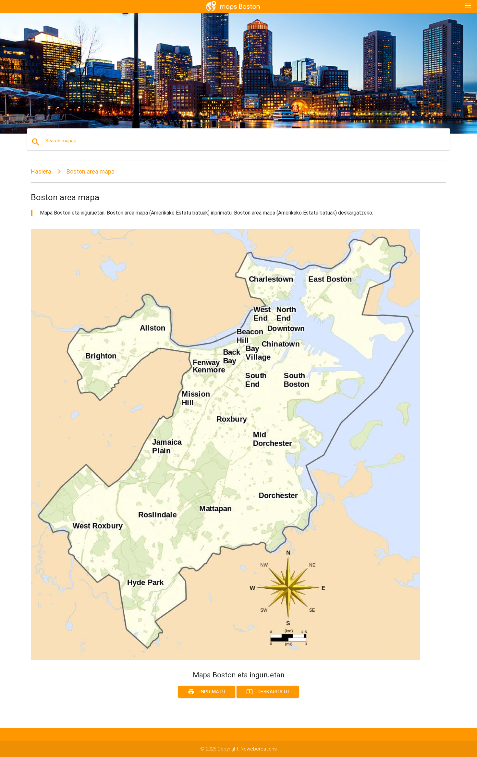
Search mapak (60, 141)
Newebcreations (258, 749)
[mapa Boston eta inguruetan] (225, 658)
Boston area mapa (91, 171)
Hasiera (41, 171)
